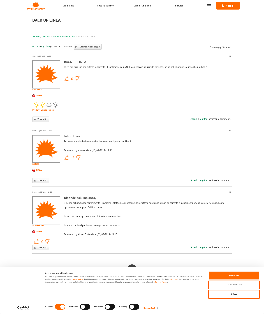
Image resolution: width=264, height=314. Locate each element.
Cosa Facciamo (105, 6)
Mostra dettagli (149, 308)
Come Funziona (142, 6)
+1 (66, 78)
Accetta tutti (234, 275)
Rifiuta (234, 294)
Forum (46, 36)
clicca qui (174, 279)
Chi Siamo (68, 6)
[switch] (85, 307)
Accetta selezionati (234, 285)
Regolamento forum (64, 36)
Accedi (35, 46)
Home (36, 36)
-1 (77, 78)
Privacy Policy (161, 282)
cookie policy (77, 279)
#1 (230, 56)
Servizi (179, 6)
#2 (230, 130)
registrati (45, 46)
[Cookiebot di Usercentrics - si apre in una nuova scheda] (23, 308)
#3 (230, 192)
